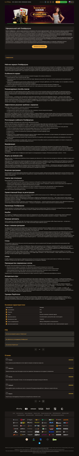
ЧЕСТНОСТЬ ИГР (47, 415)
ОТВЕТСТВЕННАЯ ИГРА (56, 413)
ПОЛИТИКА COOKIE (65, 413)
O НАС (14, 413)
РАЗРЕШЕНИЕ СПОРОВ (30, 415)
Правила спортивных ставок (46, 413)
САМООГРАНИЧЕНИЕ (21, 415)
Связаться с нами (37, 413)
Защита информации (28, 413)
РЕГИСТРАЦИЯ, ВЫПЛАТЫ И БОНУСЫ (57, 415)
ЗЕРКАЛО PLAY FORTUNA (39, 46)
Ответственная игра (19, 413)
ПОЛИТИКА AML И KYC (39, 415)
